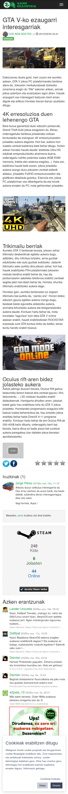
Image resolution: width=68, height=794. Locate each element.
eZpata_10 (17, 692)
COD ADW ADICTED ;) (21, 34)
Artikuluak (8, 38)
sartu (20, 515)
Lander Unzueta (21, 608)
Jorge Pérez (24, 483)
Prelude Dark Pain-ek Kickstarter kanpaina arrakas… (35, 686)
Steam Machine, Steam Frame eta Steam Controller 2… (36, 627)
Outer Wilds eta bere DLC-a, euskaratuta (29, 703)
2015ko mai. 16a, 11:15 (46, 483)
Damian (15, 657)
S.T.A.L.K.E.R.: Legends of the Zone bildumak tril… (33, 668)
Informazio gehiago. (34, 768)
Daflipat (15, 633)
